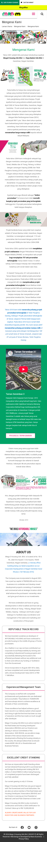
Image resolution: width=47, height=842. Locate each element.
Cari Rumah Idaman (10, 2)
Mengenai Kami (19, 26)
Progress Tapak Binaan (20, 436)
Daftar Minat (28, 2)
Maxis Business (36, 837)
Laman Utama (7, 26)
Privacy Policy (24, 839)
